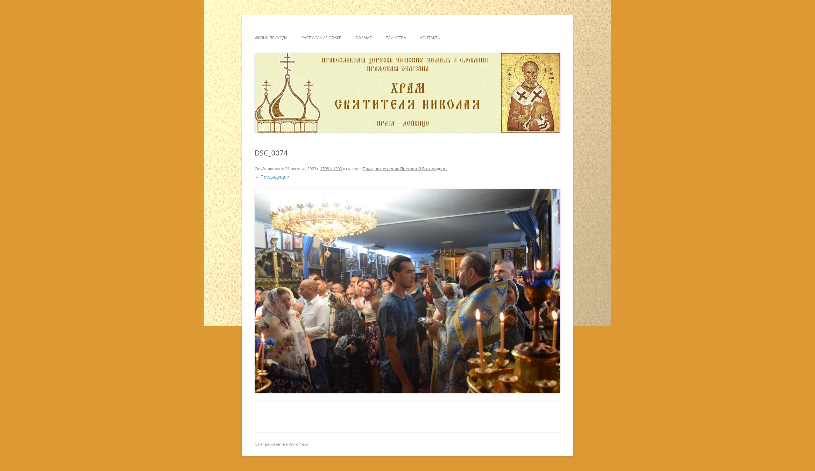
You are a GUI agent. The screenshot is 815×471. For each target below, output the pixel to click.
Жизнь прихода (271, 37)
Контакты (430, 37)
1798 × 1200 (331, 168)
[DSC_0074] (407, 291)
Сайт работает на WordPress (281, 444)
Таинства (396, 37)
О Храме (363, 37)
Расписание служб (321, 37)
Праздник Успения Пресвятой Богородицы (405, 168)
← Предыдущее (272, 177)
